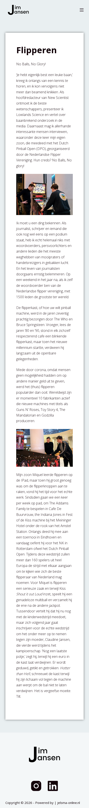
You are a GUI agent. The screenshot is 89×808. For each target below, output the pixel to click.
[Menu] (82, 10)
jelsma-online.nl (68, 802)
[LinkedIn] (53, 786)
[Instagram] (36, 786)
